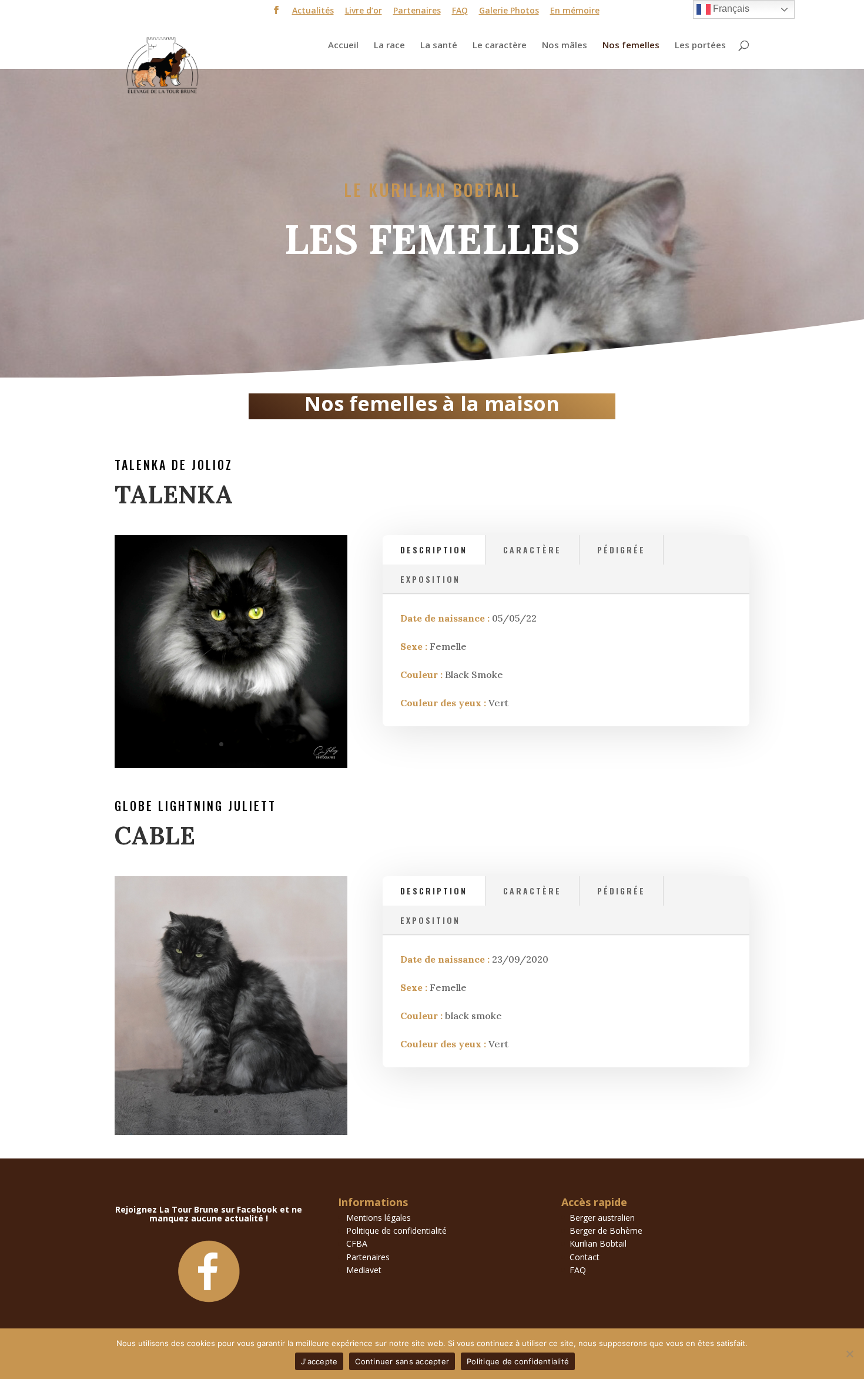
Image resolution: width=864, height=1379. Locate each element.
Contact (585, 1257)
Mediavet (363, 1270)
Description (433, 549)
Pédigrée (621, 549)
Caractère (532, 549)
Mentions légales (378, 1217)
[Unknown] (231, 764)
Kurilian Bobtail (598, 1243)
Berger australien (602, 1217)
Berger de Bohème (606, 1230)
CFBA (356, 1243)
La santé (438, 46)
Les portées (700, 46)
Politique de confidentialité (396, 1230)
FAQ (460, 11)
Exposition (430, 579)
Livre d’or (363, 11)
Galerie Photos (509, 11)
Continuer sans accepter (402, 1361)
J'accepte (319, 1361)
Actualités (313, 11)
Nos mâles (564, 46)
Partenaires (417, 11)
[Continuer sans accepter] (849, 1354)
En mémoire (575, 11)
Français (730, 9)
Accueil (343, 46)
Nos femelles (630, 46)
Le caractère (500, 46)
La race (389, 46)
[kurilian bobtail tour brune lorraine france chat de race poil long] (231, 1131)
